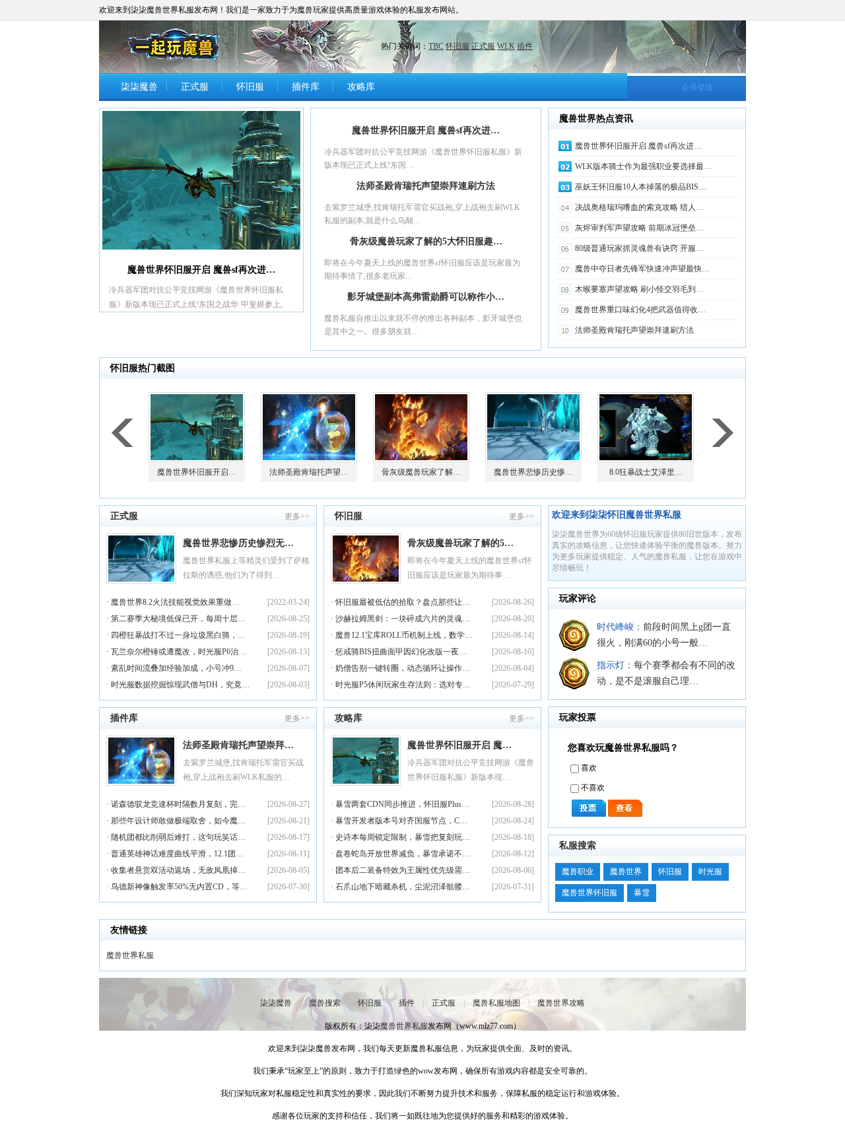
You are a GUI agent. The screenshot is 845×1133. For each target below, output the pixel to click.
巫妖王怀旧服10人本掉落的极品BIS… (640, 186)
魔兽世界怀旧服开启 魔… (459, 745)
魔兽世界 (626, 871)
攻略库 (361, 87)
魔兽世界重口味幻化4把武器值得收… (640, 309)
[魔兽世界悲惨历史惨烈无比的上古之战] (534, 427)
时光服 (710, 871)
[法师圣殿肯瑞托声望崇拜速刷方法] (310, 427)
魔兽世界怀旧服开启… (196, 472)
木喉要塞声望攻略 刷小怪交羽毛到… (639, 289)
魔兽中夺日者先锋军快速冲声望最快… (642, 268)
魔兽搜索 (325, 1003)
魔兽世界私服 (130, 955)
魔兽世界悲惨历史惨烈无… (238, 543)
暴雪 (642, 892)
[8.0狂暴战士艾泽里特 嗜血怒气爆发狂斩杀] (646, 427)
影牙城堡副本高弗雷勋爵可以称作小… (425, 297)
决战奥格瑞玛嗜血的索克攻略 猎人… (639, 207)
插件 (525, 46)
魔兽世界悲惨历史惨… (533, 472)
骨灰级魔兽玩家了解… (421, 472)
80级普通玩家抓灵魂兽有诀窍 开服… (639, 248)
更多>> (297, 516)
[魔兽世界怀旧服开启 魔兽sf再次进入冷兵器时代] (201, 180)
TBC (436, 46)
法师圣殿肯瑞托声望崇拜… (238, 745)
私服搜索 (577, 845)
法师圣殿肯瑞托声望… (309, 472)
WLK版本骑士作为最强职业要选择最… (643, 166)
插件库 (306, 87)
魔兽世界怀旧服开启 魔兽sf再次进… (426, 130)
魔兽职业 (577, 871)
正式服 (483, 46)
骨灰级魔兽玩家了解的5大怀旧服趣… (426, 241)
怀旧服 (457, 46)
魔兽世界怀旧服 (589, 892)
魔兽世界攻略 (561, 1003)
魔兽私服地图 (496, 1003)
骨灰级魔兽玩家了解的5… (460, 543)
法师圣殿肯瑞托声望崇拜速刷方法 (425, 186)
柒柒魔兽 (139, 87)
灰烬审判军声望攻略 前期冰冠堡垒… (639, 227)
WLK (506, 46)
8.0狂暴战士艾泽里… (646, 472)
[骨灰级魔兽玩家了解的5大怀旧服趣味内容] (422, 427)
